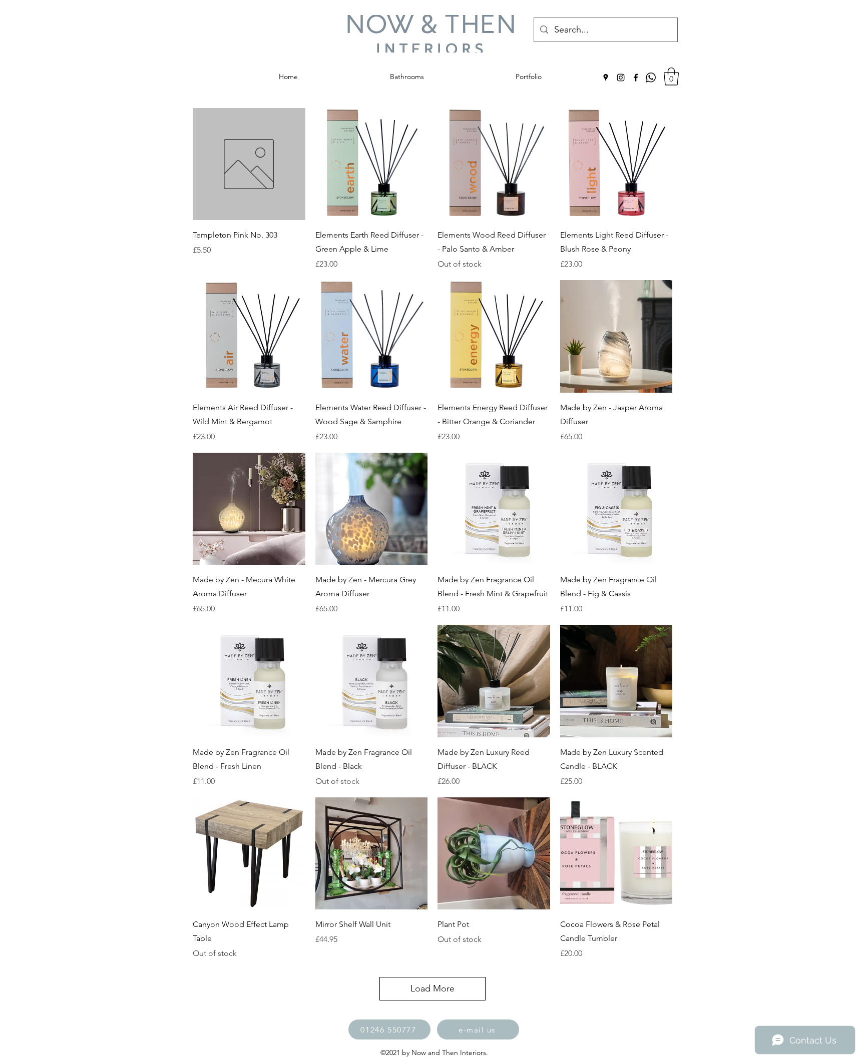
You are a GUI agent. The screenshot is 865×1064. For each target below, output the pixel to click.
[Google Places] (606, 78)
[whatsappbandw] (651, 78)
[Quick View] (249, 164)
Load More (432, 988)
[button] (671, 77)
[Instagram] (621, 78)
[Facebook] (636, 78)
